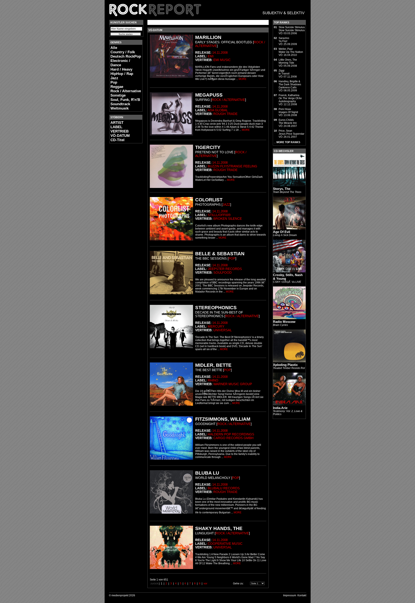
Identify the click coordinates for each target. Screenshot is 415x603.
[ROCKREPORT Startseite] (207, 18)
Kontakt (301, 595)
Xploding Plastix (285, 365)
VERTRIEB (119, 131)
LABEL (116, 127)
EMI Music (222, 60)
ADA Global (218, 110)
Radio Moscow (284, 321)
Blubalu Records (224, 488)
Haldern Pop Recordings (231, 434)
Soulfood (222, 272)
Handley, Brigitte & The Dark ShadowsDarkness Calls (290, 84)
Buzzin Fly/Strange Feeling (232, 166)
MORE (242, 79)
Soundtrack (120, 104)
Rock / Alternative (125, 91)
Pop (113, 82)
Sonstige (118, 95)
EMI (211, 56)
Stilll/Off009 (219, 215)
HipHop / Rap (121, 74)
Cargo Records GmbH (233, 438)
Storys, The (281, 189)
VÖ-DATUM (120, 136)
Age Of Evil (281, 232)
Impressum (289, 595)
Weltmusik (119, 108)
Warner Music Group (232, 384)
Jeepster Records (225, 269)
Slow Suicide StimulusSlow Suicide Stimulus (292, 29)
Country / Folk (122, 52)
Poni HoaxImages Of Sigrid (288, 111)
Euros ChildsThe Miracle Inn (288, 121)
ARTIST (116, 123)
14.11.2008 (220, 52)
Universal (222, 330)
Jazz (114, 78)
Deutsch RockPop (125, 56)
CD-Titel (117, 140)
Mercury (216, 326)
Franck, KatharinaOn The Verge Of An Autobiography (290, 98)
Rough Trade (225, 114)
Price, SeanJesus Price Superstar (291, 132)
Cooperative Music (225, 543)
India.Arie (280, 408)
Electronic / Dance (120, 63)
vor (205, 583)
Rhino (213, 380)
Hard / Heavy (121, 69)
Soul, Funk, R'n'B (125, 100)
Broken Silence (227, 218)
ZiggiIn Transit (284, 72)
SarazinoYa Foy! (284, 40)
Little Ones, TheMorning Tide (288, 61)
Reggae (116, 87)
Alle (113, 48)
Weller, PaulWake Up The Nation (291, 50)
